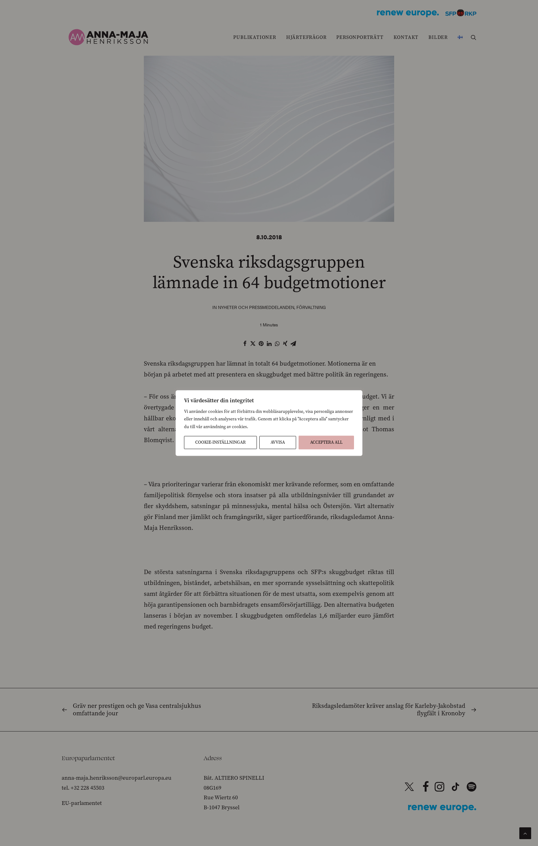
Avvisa (278, 442)
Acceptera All (326, 442)
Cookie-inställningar (220, 442)
